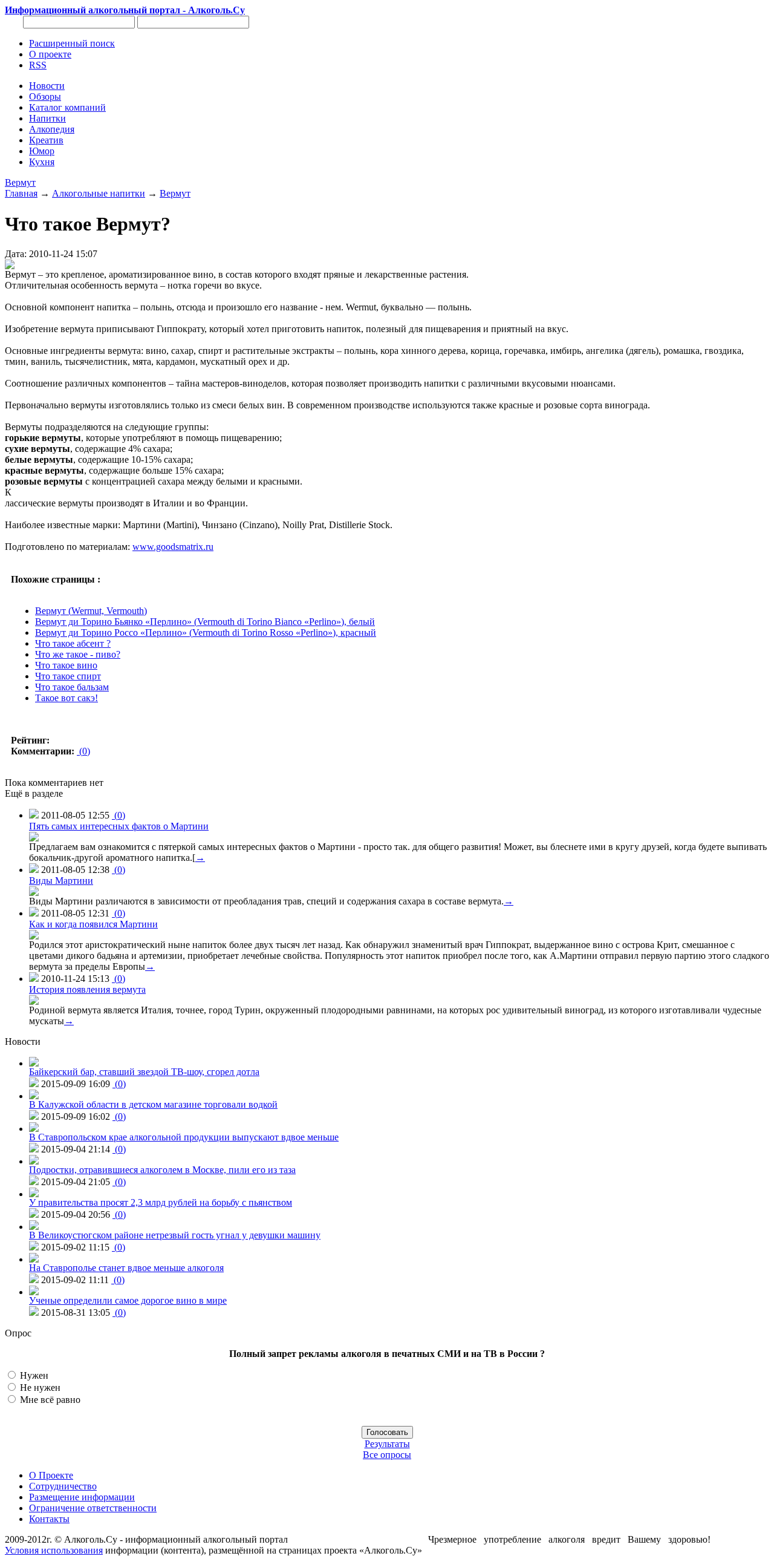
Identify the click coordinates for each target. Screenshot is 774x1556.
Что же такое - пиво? (77, 654)
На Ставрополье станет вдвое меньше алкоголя (126, 1268)
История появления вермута (87, 989)
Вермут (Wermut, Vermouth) (91, 611)
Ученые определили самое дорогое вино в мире (128, 1300)
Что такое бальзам (72, 687)
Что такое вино (66, 665)
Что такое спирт (68, 676)
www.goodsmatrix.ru (172, 546)
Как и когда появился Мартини (93, 924)
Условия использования (54, 1550)
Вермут (20, 182)
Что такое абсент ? (73, 643)
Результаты (387, 1444)
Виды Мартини (61, 880)
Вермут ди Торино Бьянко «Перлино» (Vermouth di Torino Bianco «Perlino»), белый (205, 621)
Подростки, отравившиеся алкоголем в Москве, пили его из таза (162, 1170)
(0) (83, 751)
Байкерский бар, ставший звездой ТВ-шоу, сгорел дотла (144, 1072)
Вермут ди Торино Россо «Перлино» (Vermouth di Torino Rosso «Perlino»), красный (205, 632)
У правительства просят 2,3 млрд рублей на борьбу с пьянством (160, 1202)
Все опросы (387, 1455)
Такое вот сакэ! (66, 698)
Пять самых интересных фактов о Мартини (119, 826)
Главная (21, 193)
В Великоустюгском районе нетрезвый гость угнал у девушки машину (174, 1235)
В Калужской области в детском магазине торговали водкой (153, 1104)
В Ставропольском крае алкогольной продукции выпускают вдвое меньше (184, 1137)
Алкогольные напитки (98, 193)
